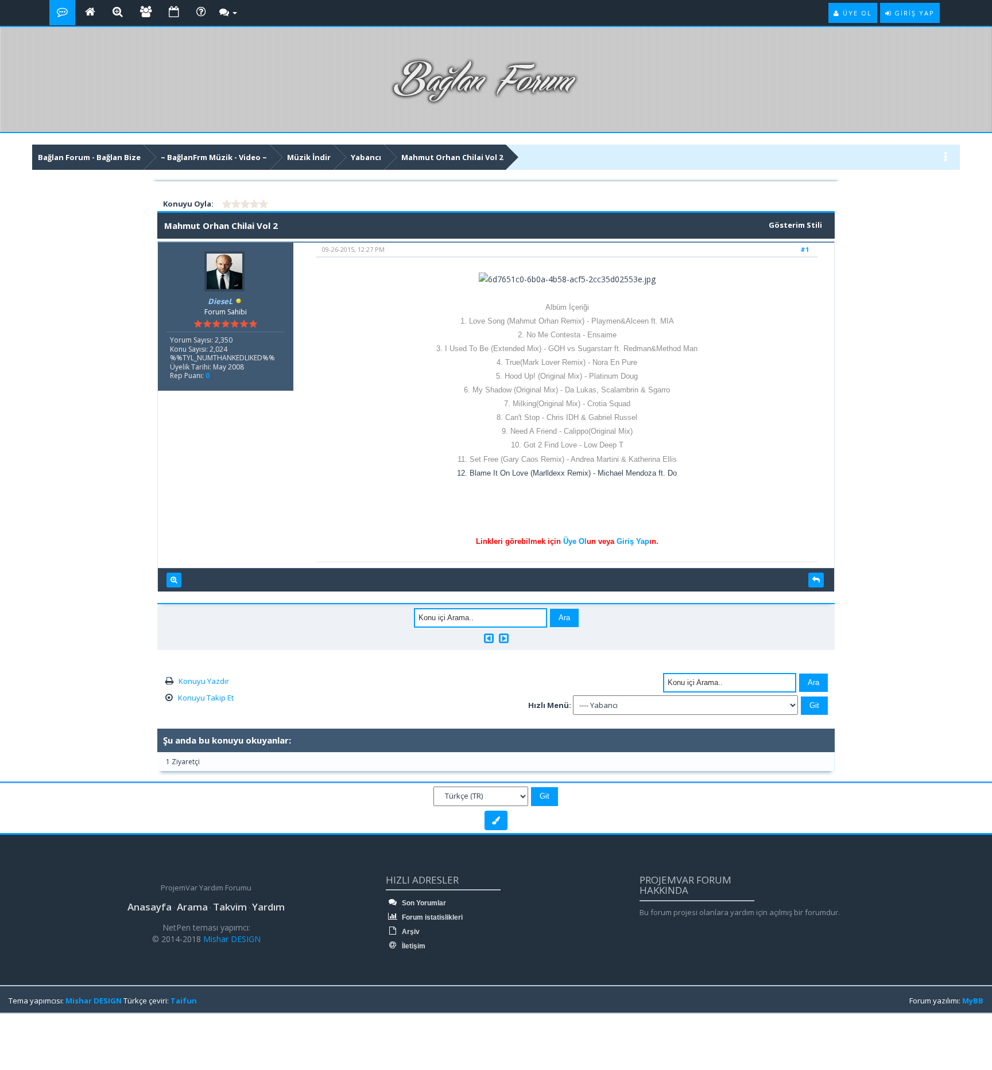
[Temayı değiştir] (496, 820)
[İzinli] (238, 301)
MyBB (972, 1000)
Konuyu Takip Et (206, 697)
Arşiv (410, 932)
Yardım (268, 906)
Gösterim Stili (795, 225)
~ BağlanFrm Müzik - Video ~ (214, 157)
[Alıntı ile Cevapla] (816, 580)
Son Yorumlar (423, 903)
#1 (804, 249)
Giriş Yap (633, 541)
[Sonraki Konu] (504, 638)
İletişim (412, 946)
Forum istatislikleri (431, 917)
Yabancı (366, 157)
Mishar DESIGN (231, 938)
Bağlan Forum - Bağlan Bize (89, 157)
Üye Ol (575, 541)
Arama (192, 906)
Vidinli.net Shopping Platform (35, 1042)
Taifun (183, 1000)
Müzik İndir (309, 157)
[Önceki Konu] (489, 638)
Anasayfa (149, 906)
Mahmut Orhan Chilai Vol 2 (452, 157)
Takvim (230, 906)
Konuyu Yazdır (204, 681)
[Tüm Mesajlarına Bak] (173, 580)
